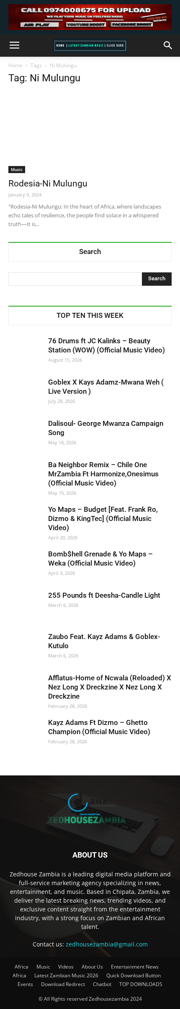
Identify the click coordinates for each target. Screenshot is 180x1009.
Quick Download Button (133, 975)
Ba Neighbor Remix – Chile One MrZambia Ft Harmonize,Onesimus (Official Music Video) (103, 473)
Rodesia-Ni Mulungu (47, 184)
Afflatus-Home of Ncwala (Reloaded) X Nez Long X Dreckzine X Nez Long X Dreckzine (109, 687)
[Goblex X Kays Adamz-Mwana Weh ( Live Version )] (25, 394)
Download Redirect (63, 984)
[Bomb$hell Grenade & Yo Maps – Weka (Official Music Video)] (25, 566)
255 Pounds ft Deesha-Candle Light (104, 595)
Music (17, 169)
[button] (168, 45)
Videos (66, 966)
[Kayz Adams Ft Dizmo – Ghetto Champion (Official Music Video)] (25, 734)
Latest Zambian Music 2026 (66, 975)
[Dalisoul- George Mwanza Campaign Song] (25, 435)
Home (15, 65)
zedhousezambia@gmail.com (107, 944)
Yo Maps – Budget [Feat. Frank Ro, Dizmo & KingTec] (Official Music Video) (103, 518)
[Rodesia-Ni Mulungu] (90, 133)
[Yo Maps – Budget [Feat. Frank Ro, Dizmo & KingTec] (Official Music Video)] (25, 521)
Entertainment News (135, 966)
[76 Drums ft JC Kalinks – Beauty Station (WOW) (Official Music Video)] (25, 353)
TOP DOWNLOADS (140, 984)
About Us (92, 966)
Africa (21, 966)
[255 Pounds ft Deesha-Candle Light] (25, 607)
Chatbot (102, 984)
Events (25, 984)
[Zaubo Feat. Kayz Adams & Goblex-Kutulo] (25, 648)
